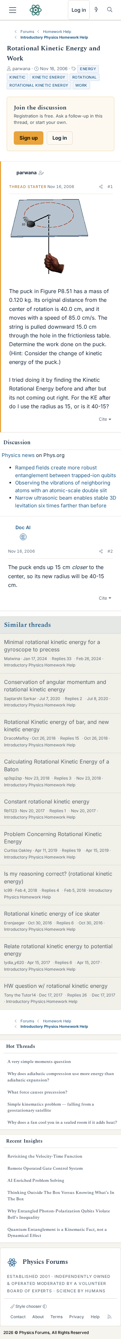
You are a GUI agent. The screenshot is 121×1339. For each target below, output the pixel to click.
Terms (56, 1316)
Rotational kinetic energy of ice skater (52, 913)
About (38, 1316)
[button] (100, 187)
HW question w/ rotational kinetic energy (56, 985)
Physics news (18, 455)
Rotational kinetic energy (39, 85)
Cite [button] (103, 419)
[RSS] (109, 1316)
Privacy (76, 1316)
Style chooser (28, 1306)
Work (81, 85)
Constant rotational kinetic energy (46, 801)
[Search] (109, 9)
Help (95, 1316)
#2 (110, 551)
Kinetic (17, 77)
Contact (18, 1316)
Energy (88, 68)
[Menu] (13, 10)
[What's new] (96, 9)
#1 (110, 186)
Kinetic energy (49, 77)
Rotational (84, 77)
